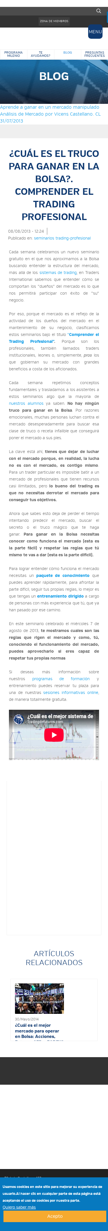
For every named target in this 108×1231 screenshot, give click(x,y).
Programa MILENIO (13, 54)
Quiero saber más (19, 1207)
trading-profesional (73, 238)
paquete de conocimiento (63, 575)
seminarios (44, 238)
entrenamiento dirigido (60, 596)
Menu (95, 31)
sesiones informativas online (70, 692)
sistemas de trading (58, 272)
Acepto (55, 1216)
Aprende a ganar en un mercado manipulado (49, 107)
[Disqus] (54, 857)
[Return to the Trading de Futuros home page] (54, 38)
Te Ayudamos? (40, 54)
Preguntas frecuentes (94, 54)
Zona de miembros (54, 21)
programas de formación (61, 678)
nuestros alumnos (26, 403)
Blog (67, 52)
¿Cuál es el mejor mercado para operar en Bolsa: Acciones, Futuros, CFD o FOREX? (39, 1034)
